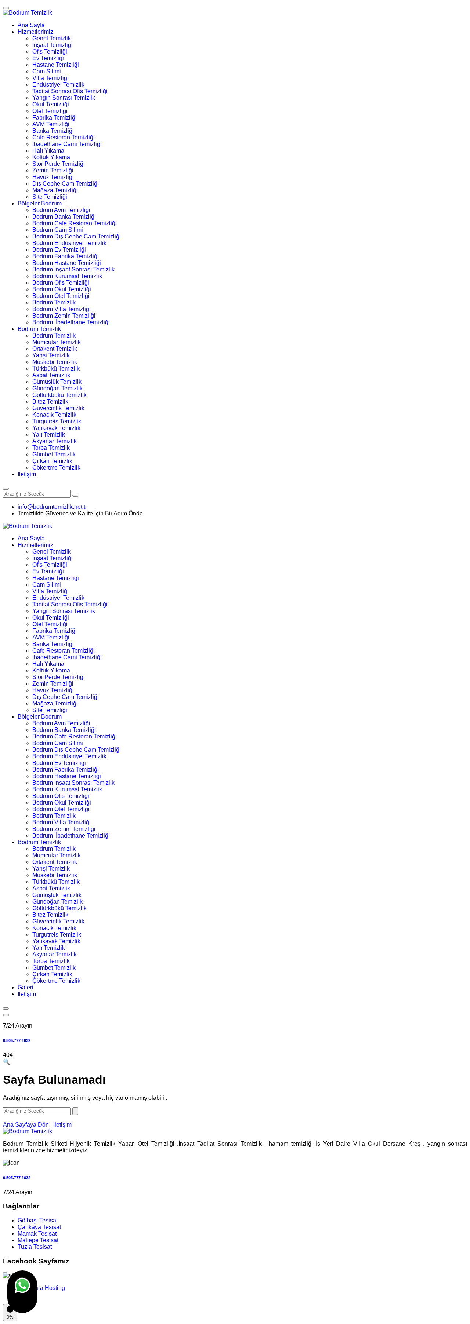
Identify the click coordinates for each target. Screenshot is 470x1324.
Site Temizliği (49, 197)
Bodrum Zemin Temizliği (63, 316)
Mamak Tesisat (37, 1233)
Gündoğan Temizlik (57, 388)
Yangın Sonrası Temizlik (63, 98)
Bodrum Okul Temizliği (61, 289)
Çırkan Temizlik (52, 461)
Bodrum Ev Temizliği (59, 250)
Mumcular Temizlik (56, 342)
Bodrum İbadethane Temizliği (71, 322)
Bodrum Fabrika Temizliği (65, 256)
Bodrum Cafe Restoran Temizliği (74, 223)
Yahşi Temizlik (51, 355)
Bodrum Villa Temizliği (61, 309)
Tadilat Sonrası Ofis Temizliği (70, 91)
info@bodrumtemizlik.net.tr (52, 507)
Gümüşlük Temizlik (57, 382)
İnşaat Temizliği (52, 45)
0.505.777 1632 (16, 1040)
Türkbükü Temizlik (56, 368)
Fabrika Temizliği (54, 117)
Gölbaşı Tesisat (38, 1220)
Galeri (25, 987)
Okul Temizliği (50, 104)
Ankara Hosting (45, 1288)
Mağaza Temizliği (55, 190)
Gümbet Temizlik (54, 454)
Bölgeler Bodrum (40, 203)
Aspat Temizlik (51, 375)
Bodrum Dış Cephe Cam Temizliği (76, 236)
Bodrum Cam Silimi (57, 230)
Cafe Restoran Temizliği (63, 137)
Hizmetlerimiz (35, 32)
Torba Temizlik (51, 448)
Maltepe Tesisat (38, 1240)
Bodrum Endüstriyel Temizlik (69, 243)
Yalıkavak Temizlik (56, 428)
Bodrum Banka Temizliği (64, 217)
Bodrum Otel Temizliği (61, 296)
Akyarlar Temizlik (54, 441)
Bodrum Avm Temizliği (61, 210)
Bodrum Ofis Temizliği (60, 283)
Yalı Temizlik (48, 434)
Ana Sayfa (31, 25)
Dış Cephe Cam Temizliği (65, 183)
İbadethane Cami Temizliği (67, 144)
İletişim (27, 474)
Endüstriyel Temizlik (58, 84)
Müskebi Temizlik (54, 362)
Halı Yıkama (48, 150)
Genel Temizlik (51, 38)
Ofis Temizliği (49, 51)
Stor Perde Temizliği (58, 164)
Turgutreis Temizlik (56, 421)
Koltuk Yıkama (51, 157)
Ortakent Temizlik (54, 349)
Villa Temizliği (50, 78)
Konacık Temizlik (54, 415)
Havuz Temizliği (53, 177)
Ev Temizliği (48, 58)
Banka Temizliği (53, 131)
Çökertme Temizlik (56, 467)
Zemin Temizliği (52, 170)
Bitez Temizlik (50, 401)
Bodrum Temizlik (54, 302)
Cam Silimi (46, 71)
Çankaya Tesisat (39, 1227)
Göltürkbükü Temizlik (59, 395)
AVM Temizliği (50, 124)
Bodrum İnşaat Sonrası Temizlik (73, 269)
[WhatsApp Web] (22, 1291)
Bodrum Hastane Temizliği (66, 263)
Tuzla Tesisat (35, 1247)
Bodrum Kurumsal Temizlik (67, 276)
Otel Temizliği (50, 111)
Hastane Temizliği (55, 65)
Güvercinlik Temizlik (58, 408)
